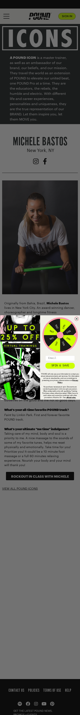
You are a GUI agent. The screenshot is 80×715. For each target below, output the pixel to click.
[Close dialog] (76, 319)
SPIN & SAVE (60, 365)
